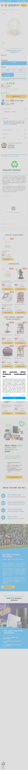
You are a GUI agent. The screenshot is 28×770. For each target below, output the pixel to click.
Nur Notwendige (6, 394)
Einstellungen (22, 394)
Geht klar (14, 397)
